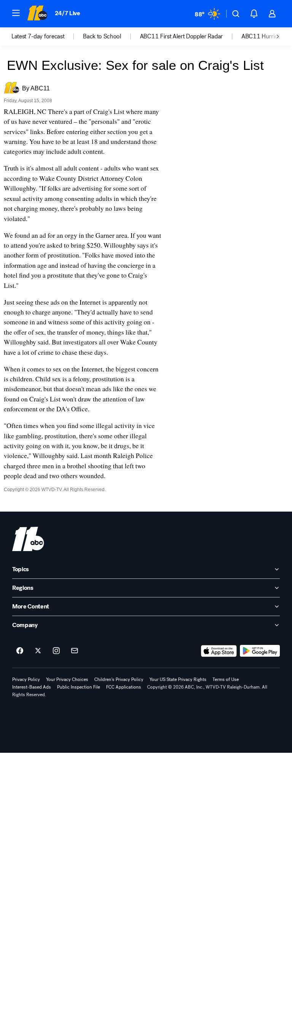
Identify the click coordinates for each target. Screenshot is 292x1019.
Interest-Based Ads (31, 687)
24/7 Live (67, 13)
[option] (47, 36)
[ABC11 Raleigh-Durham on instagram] (56, 651)
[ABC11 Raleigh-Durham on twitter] (38, 651)
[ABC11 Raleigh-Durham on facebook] (19, 651)
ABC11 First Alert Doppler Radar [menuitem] (181, 36)
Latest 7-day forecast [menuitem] (37, 36)
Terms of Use (226, 679)
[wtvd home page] (28, 539)
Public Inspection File (78, 687)
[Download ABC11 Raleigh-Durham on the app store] (219, 651)
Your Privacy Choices (67, 679)
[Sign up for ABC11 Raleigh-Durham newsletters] (74, 651)
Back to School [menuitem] (102, 36)
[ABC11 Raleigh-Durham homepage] (37, 13)
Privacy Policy (26, 679)
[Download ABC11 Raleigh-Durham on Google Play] (260, 651)
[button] (16, 13)
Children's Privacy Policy (118, 679)
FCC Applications (123, 687)
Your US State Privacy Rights (177, 679)
